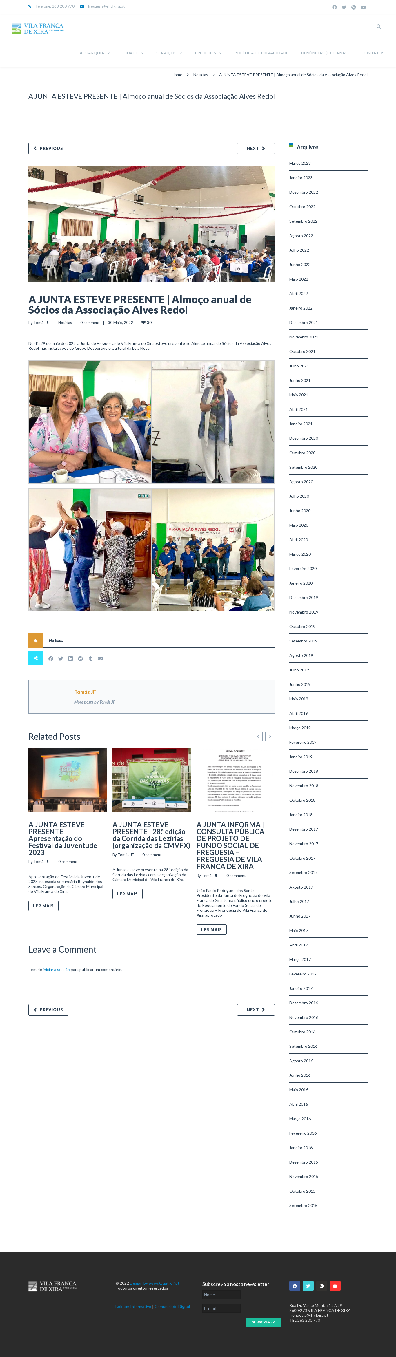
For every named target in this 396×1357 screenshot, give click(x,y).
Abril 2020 (298, 539)
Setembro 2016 (303, 1046)
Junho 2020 (299, 510)
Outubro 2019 (302, 626)
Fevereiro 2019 (303, 742)
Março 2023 (300, 163)
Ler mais (43, 905)
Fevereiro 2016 (303, 1133)
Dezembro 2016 (303, 1002)
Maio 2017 (298, 930)
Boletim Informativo (133, 1306)
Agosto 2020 (301, 481)
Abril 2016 (298, 1104)
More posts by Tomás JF (94, 701)
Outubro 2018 (302, 800)
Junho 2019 (299, 684)
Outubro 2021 (302, 351)
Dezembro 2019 (303, 597)
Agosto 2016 (301, 1060)
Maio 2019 (298, 698)
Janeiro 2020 (301, 582)
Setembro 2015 (303, 1205)
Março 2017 (300, 959)
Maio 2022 (298, 278)
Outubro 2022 (302, 206)
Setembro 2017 (303, 872)
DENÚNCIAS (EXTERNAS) (325, 52)
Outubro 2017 (302, 858)
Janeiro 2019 (301, 756)
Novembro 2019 (303, 611)
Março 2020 (300, 554)
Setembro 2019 (303, 640)
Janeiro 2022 (301, 307)
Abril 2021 (298, 409)
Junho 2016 (299, 1075)
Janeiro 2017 (301, 988)
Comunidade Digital (172, 1306)
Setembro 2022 (303, 221)
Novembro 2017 (303, 843)
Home (177, 74)
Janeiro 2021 (301, 423)
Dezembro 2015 (303, 1162)
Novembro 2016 (303, 1017)
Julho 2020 (299, 496)
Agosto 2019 (301, 655)
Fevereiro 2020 (303, 568)
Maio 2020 (298, 525)
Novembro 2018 (303, 785)
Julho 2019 (299, 669)
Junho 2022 (299, 264)
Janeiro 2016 (301, 1147)
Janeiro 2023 (301, 177)
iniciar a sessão (56, 969)
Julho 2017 (299, 901)
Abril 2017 (298, 944)
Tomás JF (42, 322)
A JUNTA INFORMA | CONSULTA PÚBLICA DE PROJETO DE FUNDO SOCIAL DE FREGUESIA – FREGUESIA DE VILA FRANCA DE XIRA (230, 845)
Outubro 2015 (302, 1190)
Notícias (200, 74)
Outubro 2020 (302, 452)
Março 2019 (300, 727)
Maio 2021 (298, 394)
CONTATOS (373, 52)
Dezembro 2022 (303, 192)
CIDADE (130, 52)
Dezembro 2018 (303, 771)
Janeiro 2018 (301, 814)
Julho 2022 (299, 250)
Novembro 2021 (303, 336)
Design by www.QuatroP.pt (154, 1283)
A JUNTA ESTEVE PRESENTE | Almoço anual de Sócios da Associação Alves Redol (139, 304)
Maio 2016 (298, 1089)
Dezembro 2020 (303, 438)
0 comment (89, 322)
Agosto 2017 (301, 886)
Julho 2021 (299, 365)
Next (253, 148)
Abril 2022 (298, 293)
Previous (51, 148)
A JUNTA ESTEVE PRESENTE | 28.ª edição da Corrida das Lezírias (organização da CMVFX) (151, 834)
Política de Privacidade (261, 52)
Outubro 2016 (302, 1031)
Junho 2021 (299, 380)
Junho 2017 (299, 915)
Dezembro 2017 (303, 829)
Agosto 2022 (301, 235)
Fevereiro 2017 (303, 973)
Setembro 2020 (303, 467)
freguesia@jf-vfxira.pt (106, 6)
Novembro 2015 (303, 1176)
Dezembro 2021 (303, 322)
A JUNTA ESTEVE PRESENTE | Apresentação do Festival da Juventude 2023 (62, 838)
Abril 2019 (298, 713)
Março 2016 (300, 1118)
